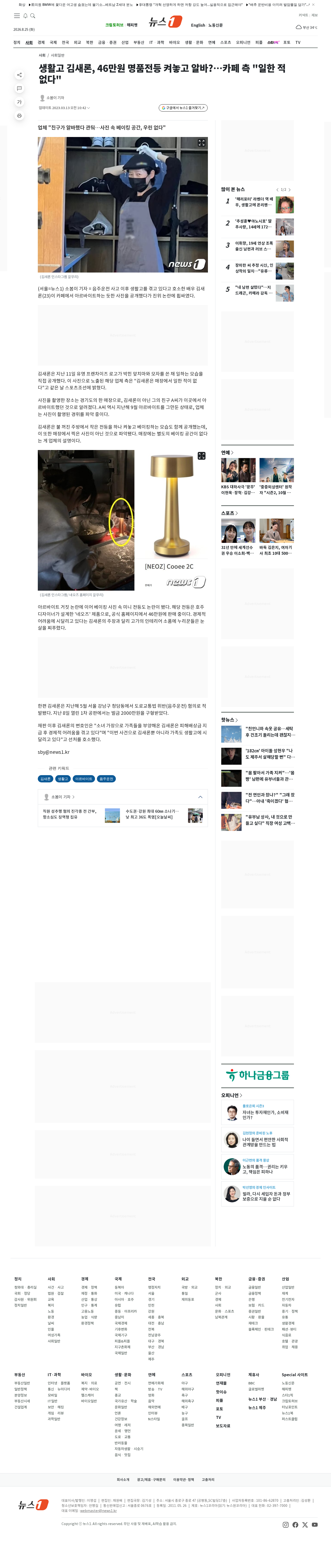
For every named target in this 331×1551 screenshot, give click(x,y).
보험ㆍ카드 (256, 1305)
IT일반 (52, 1401)
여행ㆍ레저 (123, 1425)
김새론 (45, 779)
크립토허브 (114, 25)
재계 (285, 1293)
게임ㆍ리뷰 (56, 1413)
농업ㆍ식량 (89, 1317)
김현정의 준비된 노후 (257, 1133)
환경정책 (87, 1323)
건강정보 (121, 1419)
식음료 (286, 1335)
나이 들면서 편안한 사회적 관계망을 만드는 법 (265, 1142)
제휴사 (253, 1374)
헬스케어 (87, 1395)
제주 (151, 1359)
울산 (151, 1353)
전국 (151, 1279)
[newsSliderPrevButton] (277, 190)
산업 (285, 1279)
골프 (184, 1419)
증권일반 (254, 1311)
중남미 (119, 1317)
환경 (51, 1317)
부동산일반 (22, 1383)
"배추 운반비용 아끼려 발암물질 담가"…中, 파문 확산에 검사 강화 (270, 4)
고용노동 (87, 1311)
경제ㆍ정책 (89, 1287)
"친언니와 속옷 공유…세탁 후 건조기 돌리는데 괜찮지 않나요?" (270, 735)
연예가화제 (156, 1383)
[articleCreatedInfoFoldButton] (88, 108)
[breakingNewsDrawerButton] (25, 15)
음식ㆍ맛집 (123, 1455)
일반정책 (20, 1389)
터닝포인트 (290, 1407)
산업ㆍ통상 (89, 1299)
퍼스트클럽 (290, 1419)
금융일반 (254, 1287)
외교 (185, 1279)
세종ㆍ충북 (156, 1317)
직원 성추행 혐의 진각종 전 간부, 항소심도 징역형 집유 (69, 814)
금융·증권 (256, 1279)
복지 (51, 1305)
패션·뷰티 (289, 1329)
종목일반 (187, 1425)
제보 (314, 15)
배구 (184, 1407)
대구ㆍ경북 (156, 1341)
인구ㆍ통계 (89, 1305)
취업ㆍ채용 (290, 1347)
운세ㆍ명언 (123, 1431)
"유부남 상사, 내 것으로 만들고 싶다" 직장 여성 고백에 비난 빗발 (270, 823)
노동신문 (215, 25)
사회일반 (54, 1341)
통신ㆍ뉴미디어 (59, 1389)
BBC (251, 1383)
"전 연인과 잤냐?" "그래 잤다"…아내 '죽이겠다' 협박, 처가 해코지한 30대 (270, 801)
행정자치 (154, 1287)
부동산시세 (22, 1401)
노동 (51, 1311)
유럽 (118, 1305)
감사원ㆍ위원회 (25, 1299)
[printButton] (19, 115)
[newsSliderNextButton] (289, 190)
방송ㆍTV (155, 1389)
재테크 (253, 1323)
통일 (184, 1293)
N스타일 (154, 1419)
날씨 (51, 1323)
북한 (218, 1279)
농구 (184, 1413)
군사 (218, 1293)
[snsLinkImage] (286, 1524)
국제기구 (121, 1335)
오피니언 (230, 1095)
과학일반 (54, 1419)
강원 (151, 1311)
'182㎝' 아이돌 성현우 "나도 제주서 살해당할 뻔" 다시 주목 (270, 757)
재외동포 (187, 1299)
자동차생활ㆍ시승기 (129, 1449)
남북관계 (221, 1317)
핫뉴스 (227, 719)
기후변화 (121, 1329)
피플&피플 (122, 1341)
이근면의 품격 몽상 (256, 1160)
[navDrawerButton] (17, 16)
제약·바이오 (90, 1389)
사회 (42, 55)
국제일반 (121, 1353)
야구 (184, 1383)
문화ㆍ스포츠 (224, 1311)
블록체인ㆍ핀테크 (261, 1329)
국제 (118, 1279)
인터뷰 (153, 1413)
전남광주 (154, 1335)
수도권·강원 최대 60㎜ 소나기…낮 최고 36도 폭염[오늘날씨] (152, 814)
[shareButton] (19, 75)
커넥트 (303, 15)
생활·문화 (123, 1374)
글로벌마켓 (256, 1389)
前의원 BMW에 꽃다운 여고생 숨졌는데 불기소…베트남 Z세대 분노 (54, 4)
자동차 (286, 1305)
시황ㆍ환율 (256, 1317)
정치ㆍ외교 (223, 1287)
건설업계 (20, 1407)
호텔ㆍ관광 (290, 1341)
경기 (151, 1299)
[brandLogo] (166, 21)
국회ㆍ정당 (22, 1293)
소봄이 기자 (55, 98)
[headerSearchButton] (32, 15)
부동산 (19, 1374)
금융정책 (254, 1293)
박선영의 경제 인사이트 (259, 1187)
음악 (151, 1401)
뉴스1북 (287, 1413)
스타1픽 (287, 1395)
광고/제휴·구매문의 (151, 1480)
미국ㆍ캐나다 (124, 1293)
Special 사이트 (295, 1374)
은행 (251, 1299)
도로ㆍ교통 (123, 1437)
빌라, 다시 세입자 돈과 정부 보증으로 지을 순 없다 (266, 1196)
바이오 (86, 1374)
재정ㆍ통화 (89, 1293)
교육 (51, 1299)
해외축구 (187, 1401)
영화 (151, 1395)
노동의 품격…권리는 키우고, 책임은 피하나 (265, 1169)
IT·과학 (54, 1374)
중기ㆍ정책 (290, 1311)
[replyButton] (19, 88)
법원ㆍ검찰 (56, 1293)
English (198, 25)
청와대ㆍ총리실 (25, 1287)
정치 (18, 1279)
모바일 (52, 1395)
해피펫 (132, 25)
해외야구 (187, 1389)
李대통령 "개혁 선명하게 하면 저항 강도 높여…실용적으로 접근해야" (163, 4)
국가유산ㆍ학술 (126, 1401)
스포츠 (227, 513)
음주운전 (106, 779)
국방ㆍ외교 (189, 1287)
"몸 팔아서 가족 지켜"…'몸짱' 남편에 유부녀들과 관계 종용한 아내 (269, 779)
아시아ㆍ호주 (124, 1299)
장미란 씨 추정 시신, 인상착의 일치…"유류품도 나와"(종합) (254, 271)
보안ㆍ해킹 (56, 1407)
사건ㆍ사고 (56, 1287)
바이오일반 (89, 1401)
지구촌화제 (122, 1347)
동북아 (119, 1287)
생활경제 (288, 1323)
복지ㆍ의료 (89, 1383)
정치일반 (20, 1305)
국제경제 (121, 1323)
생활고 (63, 779)
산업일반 (288, 1287)
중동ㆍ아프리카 (126, 1311)
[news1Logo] (33, 1504)
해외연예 (154, 1407)
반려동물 (121, 1443)
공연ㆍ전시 (123, 1383)
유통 (285, 1317)
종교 (118, 1395)
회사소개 (123, 1480)
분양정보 (20, 1395)
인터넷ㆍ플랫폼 (59, 1383)
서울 (151, 1293)
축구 (184, 1395)
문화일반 (121, 1407)
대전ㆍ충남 (156, 1323)
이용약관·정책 (183, 1480)
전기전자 (288, 1299)
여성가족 (54, 1335)
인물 (51, 1329)
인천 (151, 1305)
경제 (84, 1279)
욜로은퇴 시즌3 (253, 1106)
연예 (225, 452)
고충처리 (208, 1480)
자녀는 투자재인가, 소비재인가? (265, 1115)
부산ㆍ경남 (156, 1347)
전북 (151, 1329)
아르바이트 (83, 779)
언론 (118, 1413)
